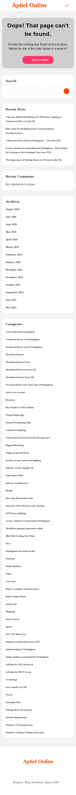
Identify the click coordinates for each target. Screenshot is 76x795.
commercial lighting (16, 430)
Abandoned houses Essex (18, 362)
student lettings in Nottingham (20, 649)
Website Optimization (16, 717)
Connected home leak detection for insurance (28, 437)
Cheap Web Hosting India (18, 422)
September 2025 (15, 292)
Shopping (10, 611)
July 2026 (11, 217)
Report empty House (16, 596)
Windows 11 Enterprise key (19, 725)
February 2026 (14, 254)
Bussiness (10, 400)
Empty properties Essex (17, 452)
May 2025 (11, 307)
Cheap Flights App (15, 415)
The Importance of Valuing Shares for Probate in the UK (34, 160)
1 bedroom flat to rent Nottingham (23, 339)
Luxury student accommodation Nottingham (28, 521)
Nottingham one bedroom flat (20, 551)
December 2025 (14, 269)
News (8, 543)
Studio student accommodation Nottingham (27, 657)
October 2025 (13, 285)
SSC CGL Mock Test (16, 634)
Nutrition (10, 558)
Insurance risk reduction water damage (25, 505)
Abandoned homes (15, 354)
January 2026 (13, 262)
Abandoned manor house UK (20, 377)
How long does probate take (19, 498)
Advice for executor (15, 392)
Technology (11, 679)
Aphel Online (29, 5)
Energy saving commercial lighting (23, 460)
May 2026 (11, 232)
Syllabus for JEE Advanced (19, 664)
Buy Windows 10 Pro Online (20, 407)
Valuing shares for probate (19, 710)
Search (11, 81)
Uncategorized (13, 702)
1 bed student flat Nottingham (20, 332)
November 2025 (14, 277)
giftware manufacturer (17, 483)
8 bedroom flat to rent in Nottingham (24, 347)
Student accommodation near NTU (23, 641)
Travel (9, 694)
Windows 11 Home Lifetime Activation (25, 732)
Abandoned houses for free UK (21, 369)
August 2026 (12, 209)
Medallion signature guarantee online (24, 528)
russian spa (11, 604)
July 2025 (11, 300)
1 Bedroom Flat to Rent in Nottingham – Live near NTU (33, 140)
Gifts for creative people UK (20, 468)
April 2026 (11, 239)
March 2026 (12, 247)
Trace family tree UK (16, 687)
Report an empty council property (22, 589)
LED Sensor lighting (16, 513)
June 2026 (11, 224)
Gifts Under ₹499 (14, 475)
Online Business (13, 566)
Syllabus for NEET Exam (18, 672)
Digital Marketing (15, 445)
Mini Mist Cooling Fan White (20, 536)
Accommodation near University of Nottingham (29, 384)
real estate (11, 581)
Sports (9, 626)
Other (8, 573)
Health (9, 490)
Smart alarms (12, 619)
